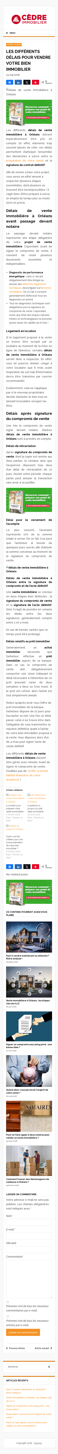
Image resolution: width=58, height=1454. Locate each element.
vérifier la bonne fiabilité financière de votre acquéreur (27, 775)
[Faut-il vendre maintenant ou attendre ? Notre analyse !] (29, 952)
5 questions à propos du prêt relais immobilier (36, 808)
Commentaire (15, 1256)
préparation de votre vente (25, 160)
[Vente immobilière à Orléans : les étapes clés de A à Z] (29, 997)
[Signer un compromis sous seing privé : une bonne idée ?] (29, 1040)
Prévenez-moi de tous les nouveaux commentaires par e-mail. (27, 1308)
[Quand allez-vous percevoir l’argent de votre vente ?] (29, 1086)
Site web (11, 1243)
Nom (9, 1215)
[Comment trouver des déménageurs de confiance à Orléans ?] (29, 1175)
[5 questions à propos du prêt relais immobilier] (37, 798)
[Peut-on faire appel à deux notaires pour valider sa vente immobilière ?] (29, 1131)
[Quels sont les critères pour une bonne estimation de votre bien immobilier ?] (15, 829)
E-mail (10, 1229)
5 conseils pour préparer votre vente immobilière (14, 808)
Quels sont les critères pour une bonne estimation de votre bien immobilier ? (14, 842)
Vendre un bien (14, 45)
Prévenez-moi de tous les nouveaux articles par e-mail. (27, 1323)
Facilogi (38, 1443)
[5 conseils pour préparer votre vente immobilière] (15, 798)
